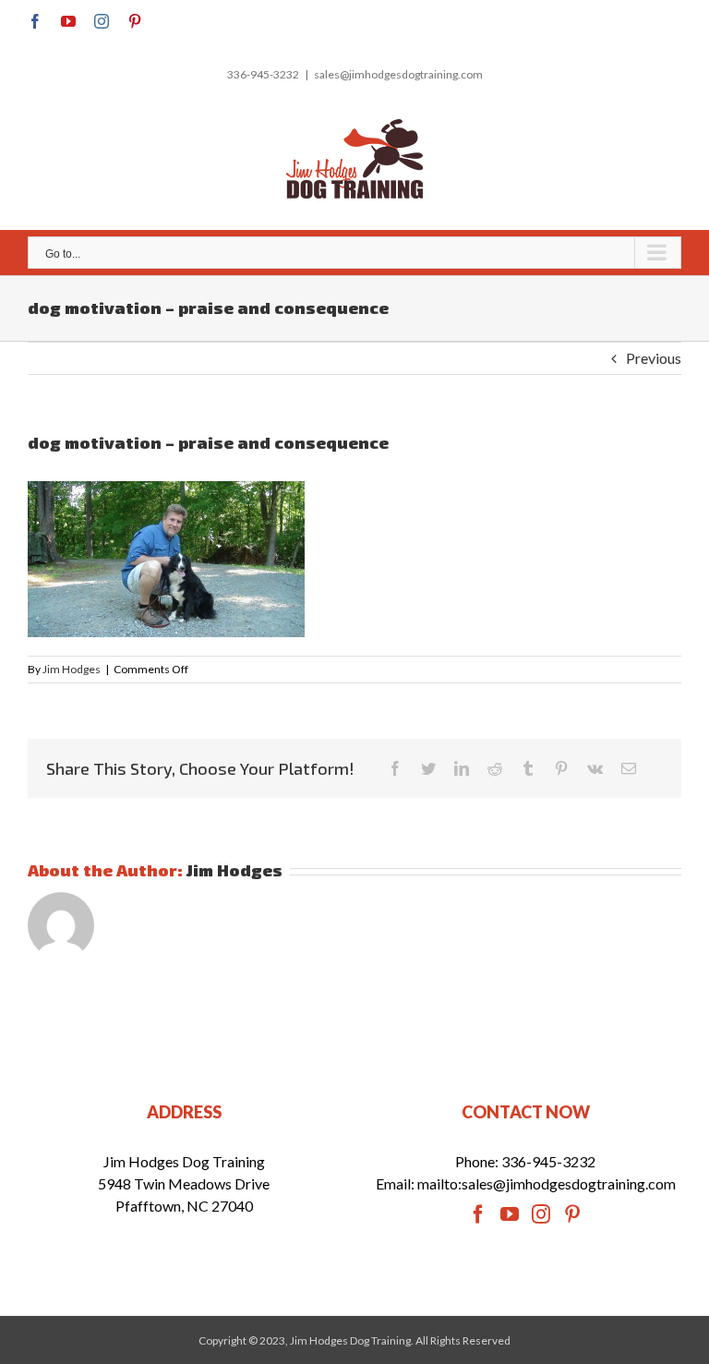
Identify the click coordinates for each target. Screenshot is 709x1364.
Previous (653, 358)
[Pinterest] (572, 1214)
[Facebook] (478, 1214)
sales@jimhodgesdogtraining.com (398, 74)
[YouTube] (509, 1214)
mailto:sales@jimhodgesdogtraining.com (546, 1183)
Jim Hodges (71, 669)
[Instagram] (541, 1214)
